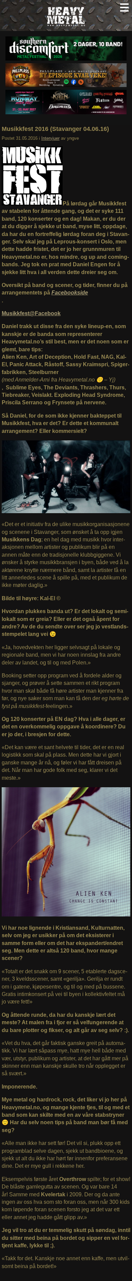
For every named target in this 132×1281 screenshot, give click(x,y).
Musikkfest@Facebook (31, 313)
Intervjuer (50, 138)
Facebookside (69, 293)
